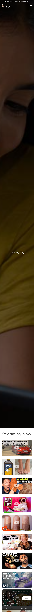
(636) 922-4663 (9, 1)
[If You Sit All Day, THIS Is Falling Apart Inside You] (17, 486)
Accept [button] (26, 598)
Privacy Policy (24, 608)
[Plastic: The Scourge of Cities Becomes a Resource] (17, 580)
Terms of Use (9, 608)
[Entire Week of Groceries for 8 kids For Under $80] (17, 542)
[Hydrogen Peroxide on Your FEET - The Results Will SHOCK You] (17, 467)
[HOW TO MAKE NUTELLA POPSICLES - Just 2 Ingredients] (17, 523)
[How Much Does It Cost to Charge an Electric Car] (17, 448)
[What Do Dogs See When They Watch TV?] (17, 505)
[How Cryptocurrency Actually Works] (17, 561)
